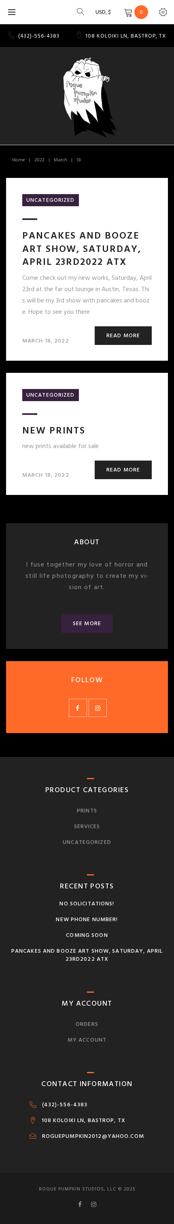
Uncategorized (50, 200)
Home (18, 160)
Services (87, 826)
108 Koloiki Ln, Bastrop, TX (83, 1120)
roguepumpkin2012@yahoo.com (93, 1136)
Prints (87, 810)
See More (87, 623)
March (60, 160)
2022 (39, 160)
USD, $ (103, 12)
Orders (87, 1024)
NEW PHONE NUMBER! (87, 919)
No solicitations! (86, 903)
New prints (53, 430)
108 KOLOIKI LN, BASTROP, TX (125, 36)
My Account (87, 1039)
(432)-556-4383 (38, 36)
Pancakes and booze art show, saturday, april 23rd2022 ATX (81, 249)
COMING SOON (87, 935)
